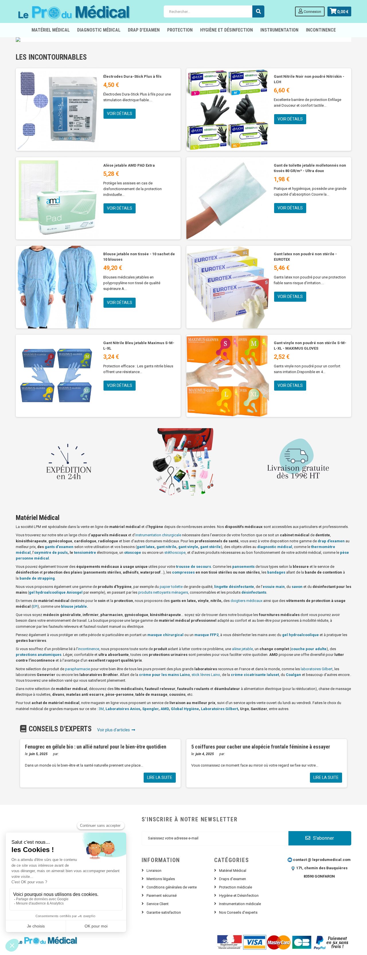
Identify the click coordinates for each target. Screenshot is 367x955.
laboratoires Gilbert (317, 669)
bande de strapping (37, 578)
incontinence (88, 649)
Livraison (154, 870)
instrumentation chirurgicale (158, 535)
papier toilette (171, 586)
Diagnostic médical (98, 30)
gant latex (146, 547)
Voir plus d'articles (114, 730)
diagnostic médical (274, 547)
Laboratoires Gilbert (219, 709)
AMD (165, 709)
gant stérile (210, 547)
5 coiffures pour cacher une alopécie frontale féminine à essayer (260, 747)
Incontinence (321, 30)
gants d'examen (59, 547)
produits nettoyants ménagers (163, 592)
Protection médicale (235, 887)
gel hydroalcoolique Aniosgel (56, 592)
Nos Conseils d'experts (238, 912)
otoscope (132, 552)
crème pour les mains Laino (164, 675)
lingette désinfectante (234, 586)
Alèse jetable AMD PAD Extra (129, 165)
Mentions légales (161, 879)
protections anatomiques (38, 654)
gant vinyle (188, 547)
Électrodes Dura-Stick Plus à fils (132, 76)
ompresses (184, 572)
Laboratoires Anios (123, 709)
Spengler (150, 709)
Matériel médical (51, 30)
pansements (243, 566)
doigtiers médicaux (246, 601)
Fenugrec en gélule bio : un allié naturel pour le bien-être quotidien (95, 747)
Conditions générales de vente (172, 887)
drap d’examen (331, 541)
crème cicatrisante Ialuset (255, 675)
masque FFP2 (206, 635)
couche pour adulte (309, 649)
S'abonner (323, 838)
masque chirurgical (165, 635)
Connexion (312, 11)
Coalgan (293, 675)
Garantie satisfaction (164, 912)
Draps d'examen (232, 879)
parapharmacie (77, 669)
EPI (35, 606)
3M (101, 709)
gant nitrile (166, 547)
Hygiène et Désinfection (226, 30)
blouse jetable (74, 606)
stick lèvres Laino (206, 675)
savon (297, 586)
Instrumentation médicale (240, 904)
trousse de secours (193, 566)
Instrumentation (279, 30)
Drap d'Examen (144, 30)
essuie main (274, 586)
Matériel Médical (232, 870)
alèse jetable (242, 649)
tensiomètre (85, 552)
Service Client (158, 904)
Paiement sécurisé (162, 895)
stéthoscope (175, 552)
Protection (180, 30)
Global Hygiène (185, 709)
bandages (276, 572)
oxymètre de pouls (51, 552)
